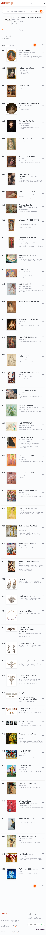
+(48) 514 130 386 (14, 925)
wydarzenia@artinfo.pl (14, 926)
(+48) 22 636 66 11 (15, 920)
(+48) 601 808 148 (15, 929)
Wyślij (41, 924)
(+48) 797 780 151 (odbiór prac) (15, 922)
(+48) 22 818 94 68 (15, 919)
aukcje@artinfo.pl (14, 932)
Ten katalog (35, 11)
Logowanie (32, 3)
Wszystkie (12, 45)
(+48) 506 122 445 (15, 931)
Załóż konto (38, 3)
